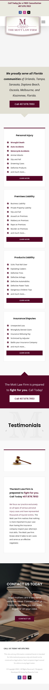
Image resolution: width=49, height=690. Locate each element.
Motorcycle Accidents (20, 151)
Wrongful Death (17, 142)
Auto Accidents (17, 147)
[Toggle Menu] (43, 22)
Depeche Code (33, 672)
